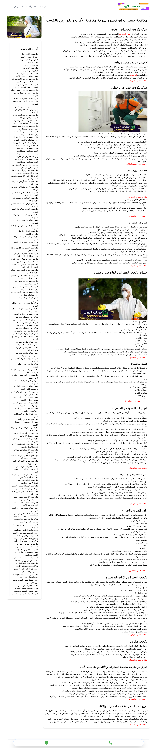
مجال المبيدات (124, 34)
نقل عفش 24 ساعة (30, 68)
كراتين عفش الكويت (30, 70)
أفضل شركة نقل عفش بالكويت (26, 76)
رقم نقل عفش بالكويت (29, 57)
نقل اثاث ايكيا (33, 62)
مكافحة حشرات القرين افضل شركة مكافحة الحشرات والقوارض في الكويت (24, 93)
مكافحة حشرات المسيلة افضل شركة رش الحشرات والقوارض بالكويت (26, 109)
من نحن (17, 6)
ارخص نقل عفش (31, 65)
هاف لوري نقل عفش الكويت (27, 73)
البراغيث (133, 75)
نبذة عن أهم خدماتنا (29, 6)
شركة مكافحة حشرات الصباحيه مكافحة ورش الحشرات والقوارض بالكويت (25, 101)
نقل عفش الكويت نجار (29, 54)
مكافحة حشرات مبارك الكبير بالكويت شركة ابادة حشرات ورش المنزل (25, 469)
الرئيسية (43, 6)
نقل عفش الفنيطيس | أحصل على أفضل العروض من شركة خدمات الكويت (25, 422)
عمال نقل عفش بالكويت (29, 59)
